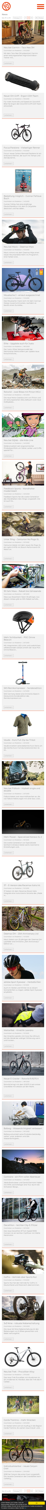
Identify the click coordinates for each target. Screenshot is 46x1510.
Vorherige (16, 18)
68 (36, 18)
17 (25, 18)
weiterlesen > (8, 63)
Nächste (41, 18)
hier (25, 1508)
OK (37, 1503)
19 (31, 18)
